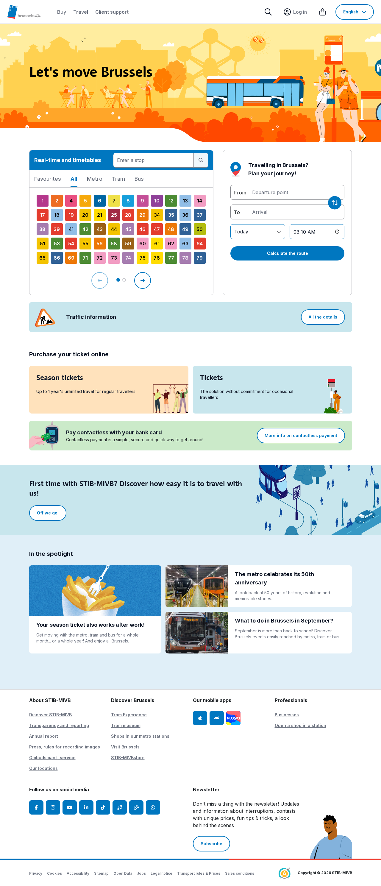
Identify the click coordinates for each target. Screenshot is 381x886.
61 (157, 244)
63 (185, 244)
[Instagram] (53, 807)
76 (157, 258)
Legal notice (161, 873)
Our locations (43, 768)
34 (157, 215)
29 (142, 215)
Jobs (141, 873)
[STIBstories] (136, 807)
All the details (323, 316)
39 (57, 229)
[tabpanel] (121, 241)
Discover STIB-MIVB (50, 714)
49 (185, 229)
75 (143, 258)
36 (185, 215)
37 (200, 215)
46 (142, 229)
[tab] (47, 181)
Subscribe (211, 843)
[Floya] (233, 718)
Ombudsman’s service (52, 757)
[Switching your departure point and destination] (334, 203)
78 (185, 258)
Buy (61, 12)
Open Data (122, 873)
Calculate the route (287, 253)
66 (57, 258)
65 (42, 258)
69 (71, 258)
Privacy (35, 873)
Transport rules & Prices (198, 873)
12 (171, 201)
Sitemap (101, 873)
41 (71, 229)
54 (71, 244)
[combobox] (153, 160)
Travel (80, 12)
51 (42, 244)
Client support (112, 12)
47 (157, 229)
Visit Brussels (125, 746)
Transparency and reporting (59, 725)
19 (71, 215)
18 (57, 215)
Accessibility (78, 873)
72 (100, 258)
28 (128, 215)
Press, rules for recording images (64, 746)
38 (42, 229)
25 (114, 215)
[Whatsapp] (153, 807)
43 (100, 229)
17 (42, 215)
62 (171, 244)
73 (114, 258)
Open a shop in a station (300, 725)
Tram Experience (129, 714)
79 (199, 258)
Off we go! (48, 512)
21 (99, 215)
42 (85, 229)
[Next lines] (142, 280)
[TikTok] (103, 807)
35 (171, 215)
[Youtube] (70, 807)
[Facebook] (36, 807)
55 (85, 244)
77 (171, 258)
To (237, 212)
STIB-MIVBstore (128, 757)
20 (85, 215)
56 (99, 244)
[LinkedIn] (86, 807)
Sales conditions (239, 873)
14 (199, 201)
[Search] (268, 12)
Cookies (54, 873)
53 (57, 244)
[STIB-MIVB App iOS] (200, 718)
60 (142, 244)
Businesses (287, 714)
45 (128, 229)
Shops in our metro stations (140, 736)
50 (199, 229)
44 (114, 229)
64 (199, 244)
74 (128, 258)
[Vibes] (120, 807)
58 (114, 244)
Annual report (43, 736)
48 (171, 229)
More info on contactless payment (301, 435)
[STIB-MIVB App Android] (217, 718)
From (240, 192)
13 (185, 201)
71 (85, 258)
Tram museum (125, 725)
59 (128, 244)
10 (157, 201)
